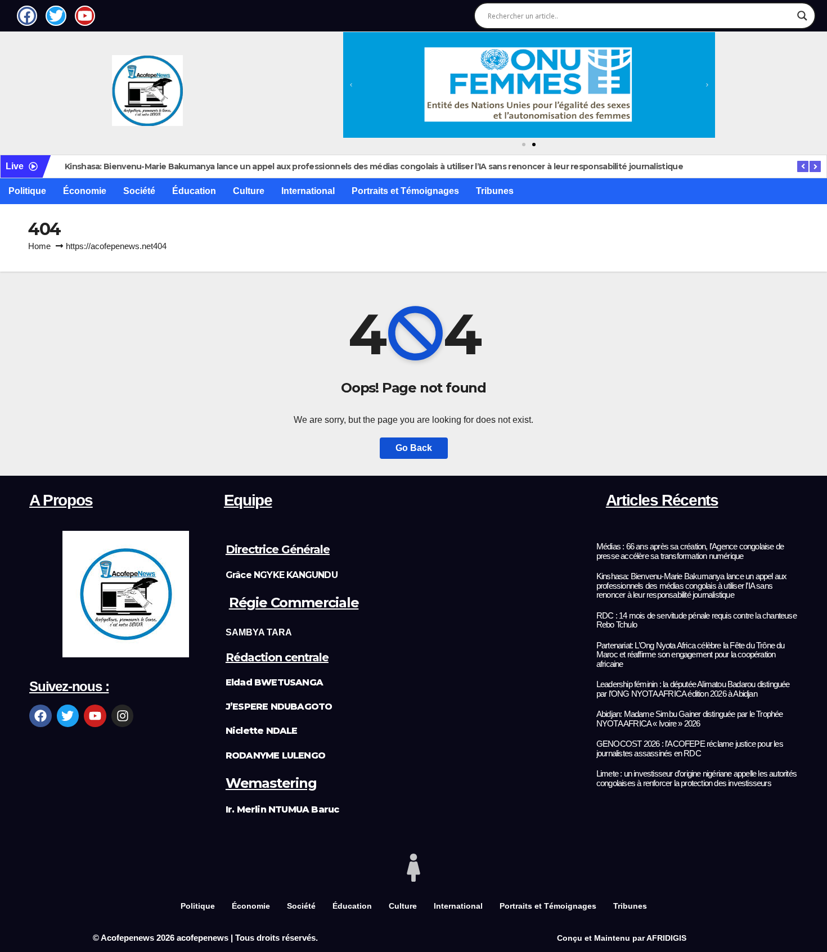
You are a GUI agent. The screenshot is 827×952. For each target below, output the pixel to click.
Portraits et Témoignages (405, 191)
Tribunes (495, 191)
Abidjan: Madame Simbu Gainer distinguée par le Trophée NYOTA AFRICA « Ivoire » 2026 (689, 719)
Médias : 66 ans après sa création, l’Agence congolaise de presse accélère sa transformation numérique (690, 551)
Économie (84, 191)
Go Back (413, 448)
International (308, 191)
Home (39, 246)
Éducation (194, 191)
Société (139, 191)
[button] (351, 85)
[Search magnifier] (802, 16)
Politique (27, 191)
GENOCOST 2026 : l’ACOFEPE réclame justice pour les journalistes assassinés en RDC (689, 748)
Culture (248, 191)
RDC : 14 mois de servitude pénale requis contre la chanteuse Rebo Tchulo (696, 620)
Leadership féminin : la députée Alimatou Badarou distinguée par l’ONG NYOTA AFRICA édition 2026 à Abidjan (693, 689)
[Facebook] (40, 716)
